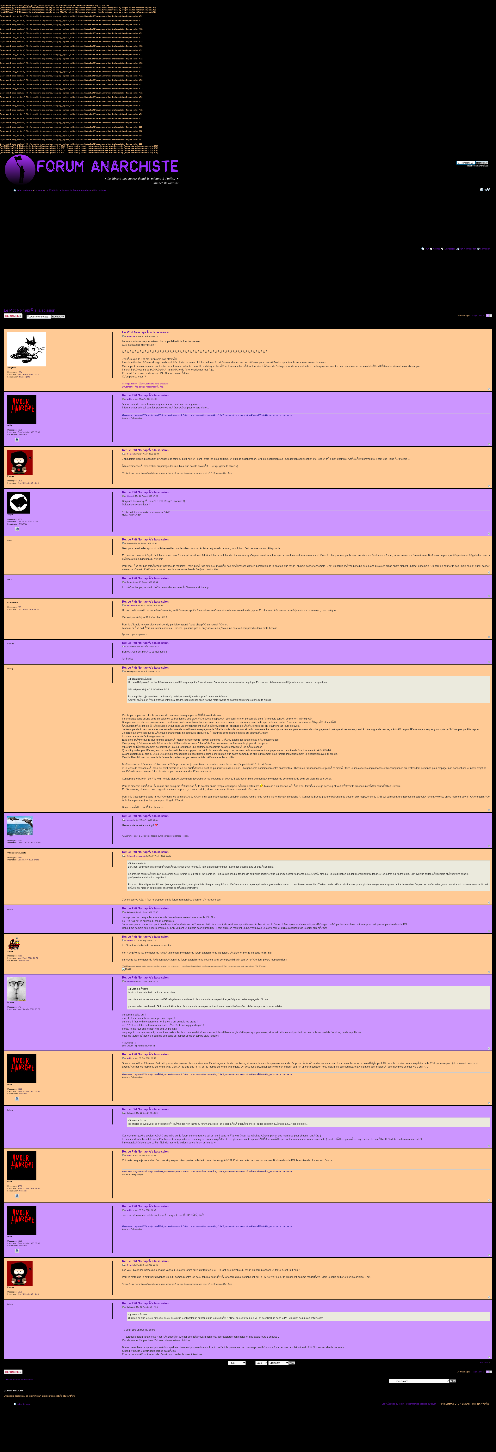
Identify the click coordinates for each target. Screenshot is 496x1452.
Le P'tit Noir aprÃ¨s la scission (29, 310)
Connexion (485, 249)
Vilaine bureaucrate (136, 856)
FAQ (427, 249)
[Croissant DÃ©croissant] (281, 1363)
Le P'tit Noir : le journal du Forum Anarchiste (68, 190)
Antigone (131, 336)
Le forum (39, 190)
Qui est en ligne (13, 1390)
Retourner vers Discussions (19, 1379)
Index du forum (25, 190)
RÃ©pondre (9, 314)
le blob (130, 981)
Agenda (436, 249)
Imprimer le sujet (481, 189)
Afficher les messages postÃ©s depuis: (209, 1363)
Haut (489, 389)
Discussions (99, 190)
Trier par (251, 1363)
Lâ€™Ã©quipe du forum (393, 1404)
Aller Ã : (383, 1381)
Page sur (478, 315)
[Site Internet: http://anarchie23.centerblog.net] (17, 529)
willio (129, 399)
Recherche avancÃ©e (477, 166)
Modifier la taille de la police (487, 189)
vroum (130, 940)
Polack (130, 454)
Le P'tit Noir (449, 249)
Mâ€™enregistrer (467, 249)
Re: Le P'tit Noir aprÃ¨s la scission (145, 395)
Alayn (130, 496)
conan (130, 820)
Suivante (484, 1362)
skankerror (132, 605)
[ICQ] (17, 440)
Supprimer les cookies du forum (421, 1404)
